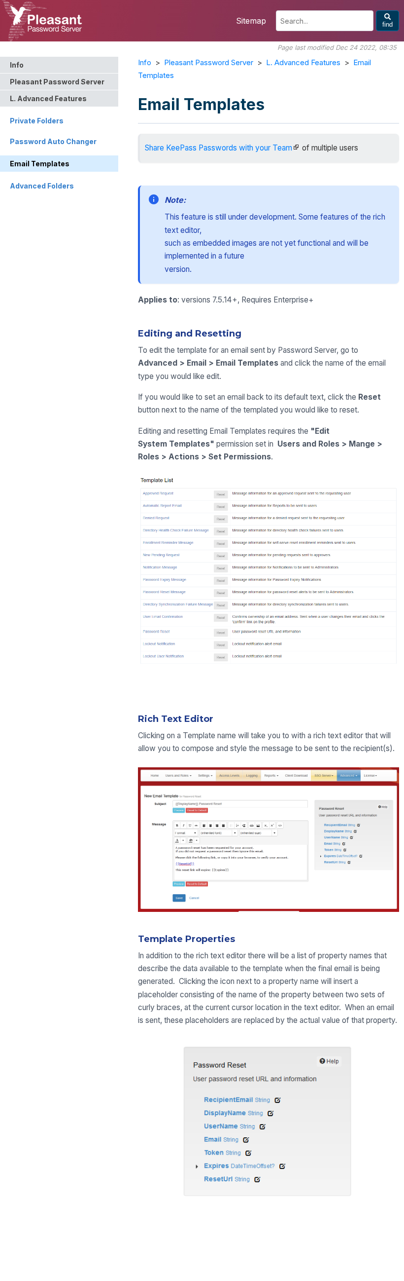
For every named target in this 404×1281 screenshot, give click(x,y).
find (387, 24)
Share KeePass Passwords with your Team (218, 147)
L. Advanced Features (303, 62)
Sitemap (251, 21)
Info (144, 62)
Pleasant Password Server (208, 62)
